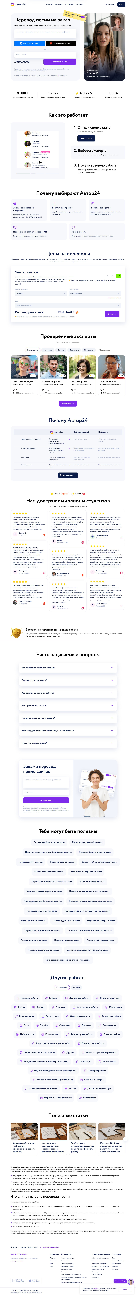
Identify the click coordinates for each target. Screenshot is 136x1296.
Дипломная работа (78, 998)
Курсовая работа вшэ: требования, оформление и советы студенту (24, 1147)
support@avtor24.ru (17, 1261)
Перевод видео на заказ (33, 920)
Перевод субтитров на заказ (101, 940)
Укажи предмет (74, 289)
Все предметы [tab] (32, 350)
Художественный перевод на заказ (44, 891)
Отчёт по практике (109, 998)
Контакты (115, 1269)
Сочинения (64, 1025)
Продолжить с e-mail (60, 62)
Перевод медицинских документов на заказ (87, 911)
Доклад (40, 1007)
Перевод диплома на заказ (66, 920)
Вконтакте (53, 1261)
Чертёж (44, 1025)
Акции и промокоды (67, 1258)
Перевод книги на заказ (31, 862)
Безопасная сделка (67, 1266)
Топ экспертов (116, 1264)
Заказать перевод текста (29, 1247)
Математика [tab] (89, 350)
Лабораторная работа (81, 1034)
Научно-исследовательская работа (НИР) (55, 1070)
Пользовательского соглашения (52, 69)
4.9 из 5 (78, 493)
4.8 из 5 (56, 493)
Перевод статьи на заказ (66, 940)
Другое (70, 1052)
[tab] (62, 987)
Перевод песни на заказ (62, 862)
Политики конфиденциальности (59, 810)
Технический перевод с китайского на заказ (68, 960)
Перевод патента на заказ (34, 940)
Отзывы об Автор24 (118, 1261)
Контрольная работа (87, 1007)
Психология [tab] (74, 350)
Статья (21, 1007)
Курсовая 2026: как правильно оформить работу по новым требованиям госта (111, 1147)
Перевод (86, 1025)
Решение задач (26, 1016)
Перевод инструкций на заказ (87, 842)
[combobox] (41, 293)
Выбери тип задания (21, 289)
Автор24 (14, 1247)
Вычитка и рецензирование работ (53, 1043)
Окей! (125, 1289)
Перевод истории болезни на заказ (42, 930)
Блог (113, 1258)
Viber (51, 1264)
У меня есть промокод (22, 62)
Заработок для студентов (100, 1266)
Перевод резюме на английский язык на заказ (48, 852)
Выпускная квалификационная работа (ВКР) (46, 1061)
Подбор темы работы (93, 1043)
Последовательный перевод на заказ (43, 901)
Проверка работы (97, 1070)
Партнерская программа (99, 1264)
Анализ (72, 1088)
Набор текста (27, 1034)
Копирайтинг (52, 1034)
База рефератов (97, 1275)
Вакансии (115, 1266)
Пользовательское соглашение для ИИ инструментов (74, 1278)
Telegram (53, 1258)
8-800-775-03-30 (19, 1254)
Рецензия (60, 1007)
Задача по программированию (100, 1052)
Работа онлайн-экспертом (100, 1258)
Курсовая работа (29, 998)
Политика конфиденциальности (71, 1282)
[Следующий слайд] (125, 1139)
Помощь (64, 1272)
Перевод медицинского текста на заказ (89, 891)
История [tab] (60, 350)
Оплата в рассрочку (67, 1264)
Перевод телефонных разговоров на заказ (90, 901)
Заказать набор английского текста (99, 862)
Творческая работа (111, 1016)
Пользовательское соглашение (71, 1275)
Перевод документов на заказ (42, 911)
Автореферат (109, 1061)
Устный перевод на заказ (92, 881)
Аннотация (85, 1061)
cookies (95, 1288)
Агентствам (95, 1261)
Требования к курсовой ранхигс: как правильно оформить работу (82, 1147)
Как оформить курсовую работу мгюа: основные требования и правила (53, 1147)
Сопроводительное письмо (43, 1088)
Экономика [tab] (48, 350)
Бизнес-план (52, 1016)
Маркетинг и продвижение (58, 1097)
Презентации (109, 1025)
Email (51, 1266)
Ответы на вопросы (80, 1016)
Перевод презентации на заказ (43, 950)
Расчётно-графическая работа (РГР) (55, 1079)
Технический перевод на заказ (86, 871)
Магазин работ (96, 1272)
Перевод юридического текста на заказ (52, 881)
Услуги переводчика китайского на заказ (87, 950)
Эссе (26, 1025)
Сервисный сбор (66, 1269)
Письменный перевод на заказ (49, 842)
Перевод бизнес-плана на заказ (95, 852)
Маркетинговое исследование (39, 1052)
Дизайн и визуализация (99, 1088)
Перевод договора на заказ (101, 920)
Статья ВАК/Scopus (94, 1079)
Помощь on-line (112, 1034)
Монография (115, 1007)
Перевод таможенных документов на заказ (90, 930)
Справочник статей (98, 1269)
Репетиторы (89, 1097)
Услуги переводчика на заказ (48, 871)
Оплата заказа (65, 1261)
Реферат (53, 998)
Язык (16, 301)
